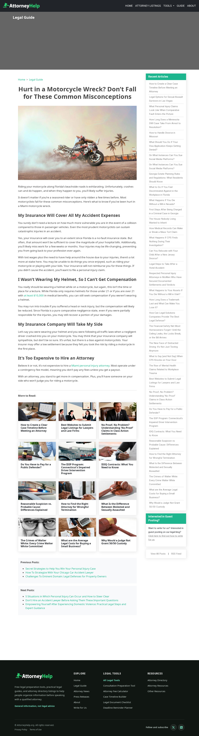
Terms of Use (36, 729)
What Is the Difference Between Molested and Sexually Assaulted (115, 506)
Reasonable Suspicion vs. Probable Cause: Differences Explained (36, 506)
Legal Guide (36, 79)
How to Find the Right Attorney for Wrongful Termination (75, 506)
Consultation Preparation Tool (119, 685)
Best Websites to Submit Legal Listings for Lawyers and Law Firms (77, 427)
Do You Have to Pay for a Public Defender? (36, 466)
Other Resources (156, 691)
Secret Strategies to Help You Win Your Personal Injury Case (60, 568)
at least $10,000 (34, 295)
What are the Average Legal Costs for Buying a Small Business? (76, 543)
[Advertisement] (99, 42)
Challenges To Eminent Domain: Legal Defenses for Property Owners (65, 576)
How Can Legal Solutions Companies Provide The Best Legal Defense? (164, 316)
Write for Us (80, 707)
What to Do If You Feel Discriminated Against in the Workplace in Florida (163, 191)
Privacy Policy (21, 729)
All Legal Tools (111, 680)
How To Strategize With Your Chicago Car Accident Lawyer (59, 572)
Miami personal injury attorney (90, 365)
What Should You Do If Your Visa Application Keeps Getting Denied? (165, 146)
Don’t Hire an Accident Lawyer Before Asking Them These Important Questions (71, 600)
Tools (167, 5)
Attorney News (81, 691)
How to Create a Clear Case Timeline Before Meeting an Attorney (34, 427)
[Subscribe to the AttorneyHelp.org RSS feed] (181, 727)
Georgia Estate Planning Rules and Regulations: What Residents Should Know (166, 177)
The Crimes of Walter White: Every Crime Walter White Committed (37, 543)
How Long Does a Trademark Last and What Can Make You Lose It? (164, 303)
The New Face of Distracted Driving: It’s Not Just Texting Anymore (163, 347)
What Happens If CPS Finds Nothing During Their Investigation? (163, 241)
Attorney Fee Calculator (115, 691)
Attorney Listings (148, 5)
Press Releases (81, 696)
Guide (181, 5)
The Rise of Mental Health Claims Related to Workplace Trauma (164, 369)
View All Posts (158, 553)
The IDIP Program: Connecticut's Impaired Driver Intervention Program (75, 469)
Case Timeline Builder (114, 696)
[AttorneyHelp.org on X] (173, 727)
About (191, 5)
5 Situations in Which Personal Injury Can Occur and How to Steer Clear (67, 596)
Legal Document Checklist (117, 702)
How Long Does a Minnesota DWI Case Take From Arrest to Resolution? (165, 123)
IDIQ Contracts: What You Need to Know (117, 466)
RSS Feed (176, 553)
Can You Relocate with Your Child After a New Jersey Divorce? (163, 254)
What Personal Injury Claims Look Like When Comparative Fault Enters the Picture (164, 110)
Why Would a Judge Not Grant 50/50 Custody (115, 542)
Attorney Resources (158, 685)
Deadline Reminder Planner (118, 707)
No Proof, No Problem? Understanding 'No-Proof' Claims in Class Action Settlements (117, 429)
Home (129, 5)
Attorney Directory (157, 680)
